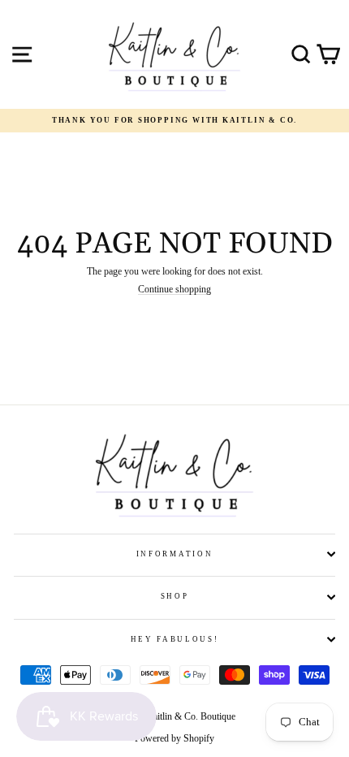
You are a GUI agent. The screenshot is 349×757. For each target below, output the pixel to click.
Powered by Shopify (174, 738)
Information (174, 554)
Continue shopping (174, 290)
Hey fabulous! (175, 639)
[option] (174, 120)
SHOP (175, 596)
